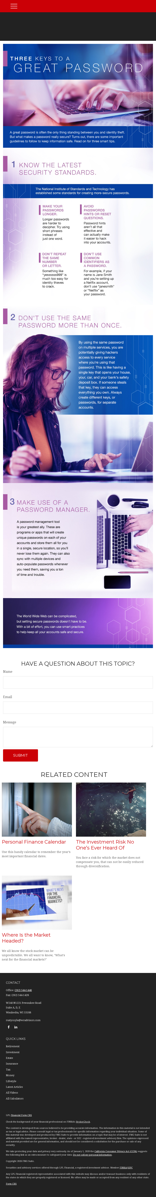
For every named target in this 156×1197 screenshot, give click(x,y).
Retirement (13, 1046)
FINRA (123, 1167)
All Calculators (14, 1098)
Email (7, 697)
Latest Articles (14, 1087)
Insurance (12, 1063)
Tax (8, 1069)
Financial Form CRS (21, 1115)
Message (9, 722)
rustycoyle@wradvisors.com (23, 1020)
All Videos (12, 1092)
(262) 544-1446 (23, 990)
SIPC (130, 1167)
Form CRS (11, 1184)
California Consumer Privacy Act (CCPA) (115, 1151)
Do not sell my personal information (92, 1155)
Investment (13, 1052)
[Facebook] (8, 1027)
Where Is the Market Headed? (26, 938)
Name (7, 672)
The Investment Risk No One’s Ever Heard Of (105, 845)
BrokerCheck (83, 1121)
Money (10, 1075)
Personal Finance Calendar (34, 842)
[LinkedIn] (15, 1027)
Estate (9, 1058)
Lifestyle (11, 1081)
